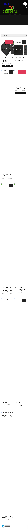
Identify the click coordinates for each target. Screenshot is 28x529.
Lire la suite (7, 65)
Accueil (6, 32)
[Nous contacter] (3, 526)
